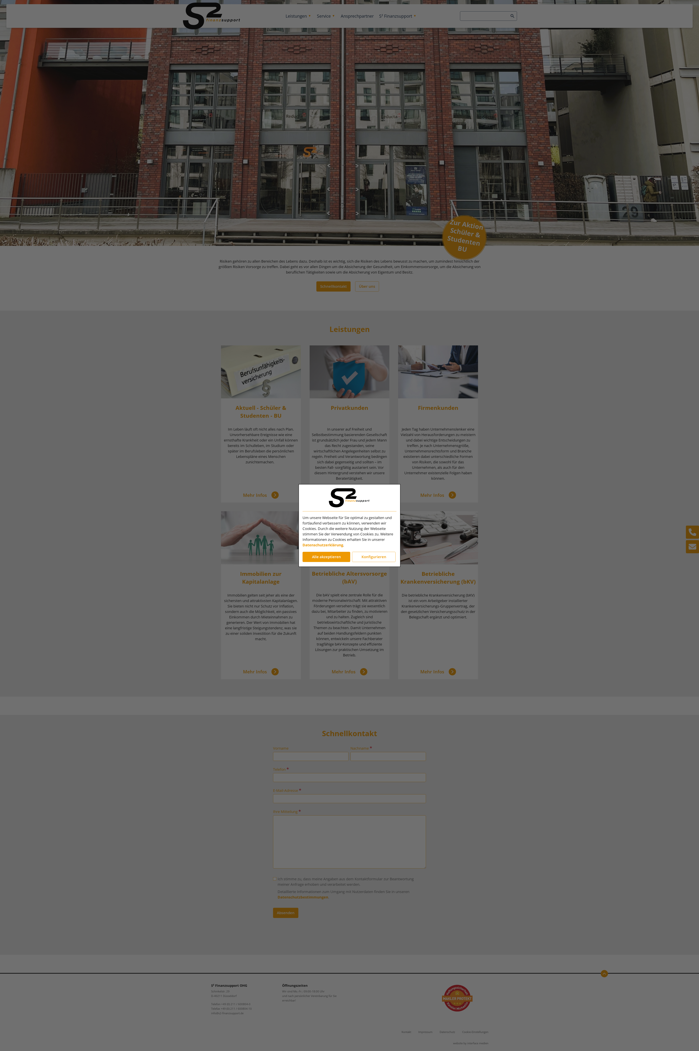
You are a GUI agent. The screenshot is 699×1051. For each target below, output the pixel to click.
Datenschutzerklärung (323, 545)
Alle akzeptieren (326, 556)
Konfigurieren (374, 556)
